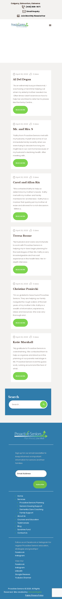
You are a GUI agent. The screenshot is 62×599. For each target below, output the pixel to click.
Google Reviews (22, 574)
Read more (20, 110)
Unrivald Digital (34, 592)
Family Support (26, 512)
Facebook (20, 552)
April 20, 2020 (22, 124)
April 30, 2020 (22, 74)
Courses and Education (28, 519)
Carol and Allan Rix (26, 182)
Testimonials (23, 522)
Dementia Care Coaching (31, 509)
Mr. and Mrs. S (23, 129)
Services (21, 499)
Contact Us (22, 532)
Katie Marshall (23, 342)
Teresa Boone (22, 235)
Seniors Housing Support (31, 506)
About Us (21, 516)
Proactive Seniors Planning (32, 502)
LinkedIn (18, 570)
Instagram (20, 555)
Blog (19, 526)
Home (20, 496)
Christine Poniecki (25, 289)
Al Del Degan (22, 79)
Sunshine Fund (24, 529)
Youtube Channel (23, 577)
